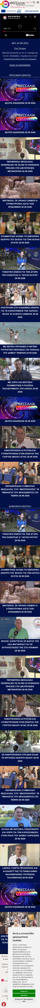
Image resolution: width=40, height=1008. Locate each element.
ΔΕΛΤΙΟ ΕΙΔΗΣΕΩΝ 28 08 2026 (20, 421)
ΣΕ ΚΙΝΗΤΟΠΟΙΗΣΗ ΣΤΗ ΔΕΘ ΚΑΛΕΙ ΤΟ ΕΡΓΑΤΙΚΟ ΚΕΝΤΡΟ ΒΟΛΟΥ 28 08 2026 (20, 757)
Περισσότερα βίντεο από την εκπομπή (20, 59)
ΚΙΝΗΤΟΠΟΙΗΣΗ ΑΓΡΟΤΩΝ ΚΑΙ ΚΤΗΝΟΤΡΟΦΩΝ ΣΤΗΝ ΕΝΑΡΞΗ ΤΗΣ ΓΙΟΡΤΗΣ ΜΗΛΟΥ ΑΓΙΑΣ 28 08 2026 (20, 453)
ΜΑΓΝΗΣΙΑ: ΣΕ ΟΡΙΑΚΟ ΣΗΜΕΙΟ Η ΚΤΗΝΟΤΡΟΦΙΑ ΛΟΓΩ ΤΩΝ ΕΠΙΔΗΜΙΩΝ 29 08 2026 (20, 203)
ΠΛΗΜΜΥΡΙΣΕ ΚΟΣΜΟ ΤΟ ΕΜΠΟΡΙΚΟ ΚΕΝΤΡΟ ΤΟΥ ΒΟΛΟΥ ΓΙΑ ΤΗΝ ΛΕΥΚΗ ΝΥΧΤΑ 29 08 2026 (20, 239)
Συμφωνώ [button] (24, 991)
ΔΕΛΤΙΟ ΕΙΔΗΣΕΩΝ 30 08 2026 (20, 103)
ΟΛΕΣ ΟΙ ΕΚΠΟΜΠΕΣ (20, 65)
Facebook (9, 981)
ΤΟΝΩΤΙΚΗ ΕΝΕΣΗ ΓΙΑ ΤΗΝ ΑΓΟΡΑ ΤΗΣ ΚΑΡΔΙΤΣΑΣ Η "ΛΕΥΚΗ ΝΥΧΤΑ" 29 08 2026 (20, 275)
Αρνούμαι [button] (24, 995)
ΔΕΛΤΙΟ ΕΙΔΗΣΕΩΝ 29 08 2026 (20, 132)
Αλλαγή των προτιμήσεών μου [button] (24, 1000)
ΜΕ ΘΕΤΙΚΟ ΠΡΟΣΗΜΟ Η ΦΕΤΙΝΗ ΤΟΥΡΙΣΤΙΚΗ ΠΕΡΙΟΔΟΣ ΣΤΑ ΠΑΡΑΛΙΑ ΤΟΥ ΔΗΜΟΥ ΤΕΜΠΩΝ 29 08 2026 (20, 349)
